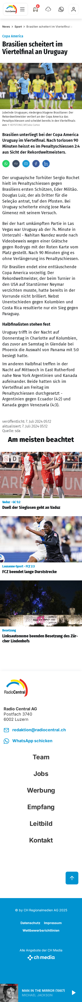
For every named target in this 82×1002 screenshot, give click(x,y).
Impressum (53, 923)
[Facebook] (36, 163)
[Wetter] (48, 9)
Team (41, 757)
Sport (18, 26)
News (6, 26)
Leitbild (41, 823)
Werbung (41, 790)
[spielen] (73, 992)
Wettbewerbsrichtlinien (41, 930)
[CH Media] (41, 956)
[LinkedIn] (46, 163)
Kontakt (41, 840)
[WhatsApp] (6, 163)
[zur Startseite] (11, 9)
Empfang (41, 807)
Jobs (41, 774)
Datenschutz (30, 923)
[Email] (26, 163)
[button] (61, 9)
